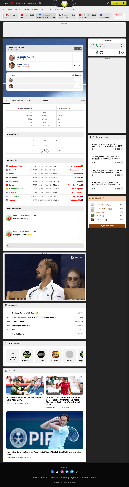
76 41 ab (56, 189)
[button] (40, 3)
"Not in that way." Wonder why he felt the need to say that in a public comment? (107, 171)
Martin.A (12, 192)
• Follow (34, 215)
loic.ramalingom (102, 204)
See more (10, 246)
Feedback (93, 478)
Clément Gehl (11, 403)
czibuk (98, 212)
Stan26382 (100, 219)
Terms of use (54, 478)
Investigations (60, 9)
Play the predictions (107, 226)
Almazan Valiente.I (16, 189)
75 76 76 (56, 185)
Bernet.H (12, 185)
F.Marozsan (76, 166)
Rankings (26, 9)
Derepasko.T (14, 181)
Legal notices (75, 478)
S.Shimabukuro (74, 170)
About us (36, 478)
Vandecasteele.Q (16, 166)
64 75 (35, 200)
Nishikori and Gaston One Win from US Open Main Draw (24, 398)
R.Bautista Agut (74, 185)
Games (17, 9)
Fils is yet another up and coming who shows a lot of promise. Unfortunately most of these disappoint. (106, 158)
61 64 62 (56, 192)
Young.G (12, 200)
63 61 (35, 173)
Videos (48, 9)
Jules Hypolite (11, 457)
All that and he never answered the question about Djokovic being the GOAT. (107, 145)
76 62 (35, 192)
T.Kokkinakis (75, 200)
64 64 (35, 181)
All (120, 18)
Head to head (73, 9)
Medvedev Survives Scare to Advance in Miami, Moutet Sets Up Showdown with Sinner (43, 453)
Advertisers (44, 478)
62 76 (55, 177)
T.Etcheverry (75, 192)
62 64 (55, 170)
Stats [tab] (29, 100)
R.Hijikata (77, 196)
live (118, 15)
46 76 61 (33, 166)
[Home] (4, 9)
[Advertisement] (64, 30)
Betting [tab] (45, 100)
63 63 (35, 177)
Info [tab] (6, 100)
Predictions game (19, 3)
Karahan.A (13, 177)
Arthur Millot (50, 407)
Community (32, 3)
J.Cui (79, 181)
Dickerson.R (14, 196)
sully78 (98, 215)
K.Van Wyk (77, 177)
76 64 (35, 185)
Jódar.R (12, 173)
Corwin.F (12, 170)
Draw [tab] (37, 100)
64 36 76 (56, 181)
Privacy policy (64, 478)
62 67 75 (56, 200)
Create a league (13, 358)
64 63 (55, 173)
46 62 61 (33, 196)
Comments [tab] (17, 100)
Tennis (5, 3)
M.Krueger (76, 189)
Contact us (84, 478)
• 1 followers (25, 215)
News (10, 9)
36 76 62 (33, 170)
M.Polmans (76, 173)
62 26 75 (56, 196)
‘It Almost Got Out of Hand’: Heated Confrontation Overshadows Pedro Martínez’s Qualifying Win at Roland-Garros (63, 400)
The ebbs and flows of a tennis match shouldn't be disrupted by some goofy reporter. (106, 184)
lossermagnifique (102, 208)
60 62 (55, 166)
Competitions (37, 9)
